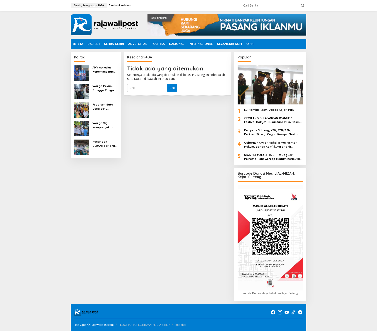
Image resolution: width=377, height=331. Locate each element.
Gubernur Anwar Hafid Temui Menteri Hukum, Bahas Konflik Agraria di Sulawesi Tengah (270, 144)
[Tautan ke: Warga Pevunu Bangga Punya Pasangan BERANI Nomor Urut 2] (81, 91)
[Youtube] (287, 312)
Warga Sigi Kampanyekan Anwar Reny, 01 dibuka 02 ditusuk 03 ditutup (103, 125)
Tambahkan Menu (120, 5)
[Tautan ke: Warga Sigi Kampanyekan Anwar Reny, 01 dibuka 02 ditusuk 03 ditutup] (81, 128)
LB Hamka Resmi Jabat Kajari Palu (269, 109)
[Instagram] (280, 312)
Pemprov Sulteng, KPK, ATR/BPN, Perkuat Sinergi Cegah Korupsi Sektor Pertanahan (271, 132)
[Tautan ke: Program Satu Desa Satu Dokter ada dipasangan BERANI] (81, 110)
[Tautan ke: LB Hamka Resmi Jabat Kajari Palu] (270, 84)
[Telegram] (300, 312)
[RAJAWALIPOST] (104, 24)
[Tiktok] (293, 312)
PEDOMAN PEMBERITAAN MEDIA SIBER (144, 324)
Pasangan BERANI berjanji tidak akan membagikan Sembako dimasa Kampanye (104, 143)
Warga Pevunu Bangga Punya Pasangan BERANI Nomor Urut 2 (103, 88)
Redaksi (180, 324)
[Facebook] (273, 312)
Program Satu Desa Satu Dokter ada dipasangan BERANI (103, 106)
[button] (302, 5)
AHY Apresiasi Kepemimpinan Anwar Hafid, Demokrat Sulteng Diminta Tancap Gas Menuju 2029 (104, 69)
